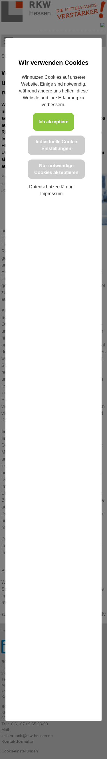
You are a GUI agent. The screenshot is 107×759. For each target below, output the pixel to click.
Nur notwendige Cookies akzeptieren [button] (56, 169)
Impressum (51, 193)
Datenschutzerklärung (51, 186)
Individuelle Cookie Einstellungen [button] (56, 145)
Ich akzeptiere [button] (53, 121)
